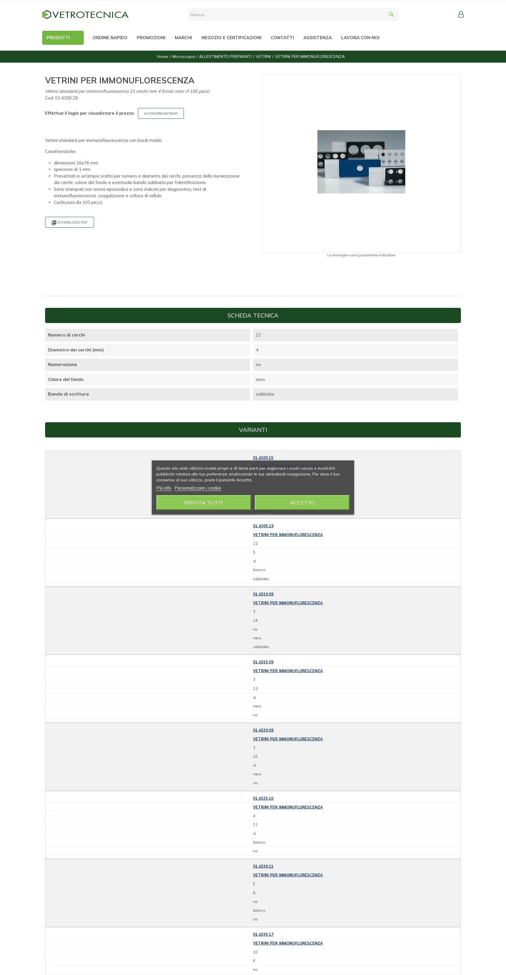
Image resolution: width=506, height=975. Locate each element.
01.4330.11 (263, 866)
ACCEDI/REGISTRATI (161, 113)
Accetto (302, 502)
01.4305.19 (263, 525)
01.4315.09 (263, 662)
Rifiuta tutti (203, 502)
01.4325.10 (263, 798)
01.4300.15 (263, 457)
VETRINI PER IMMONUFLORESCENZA (288, 534)
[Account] (461, 14)
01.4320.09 (263, 730)
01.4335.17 (263, 934)
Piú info (163, 488)
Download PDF (69, 223)
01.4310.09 (263, 594)
